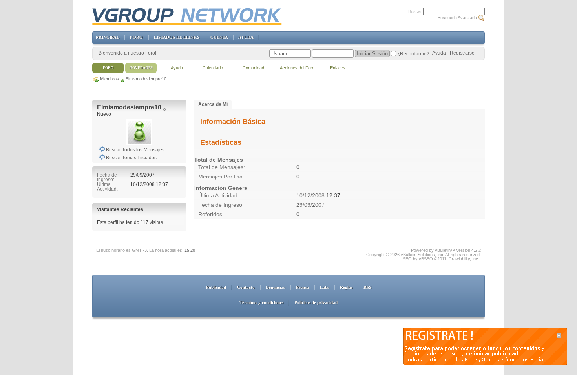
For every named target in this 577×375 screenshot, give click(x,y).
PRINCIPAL (107, 37)
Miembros (109, 78)
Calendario (213, 68)
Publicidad (216, 287)
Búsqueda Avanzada (457, 17)
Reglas (346, 287)
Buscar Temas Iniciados (131, 157)
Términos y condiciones (261, 302)
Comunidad (253, 68)
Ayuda (439, 53)
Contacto (246, 287)
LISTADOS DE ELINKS (176, 37)
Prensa (302, 287)
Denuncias (275, 287)
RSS (367, 287)
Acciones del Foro (297, 68)
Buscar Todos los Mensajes (134, 150)
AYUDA (245, 37)
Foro (108, 68)
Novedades (141, 68)
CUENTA (219, 37)
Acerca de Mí (213, 104)
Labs (324, 287)
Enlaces (337, 68)
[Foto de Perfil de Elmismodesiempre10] (139, 132)
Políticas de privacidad (316, 302)
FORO (136, 37)
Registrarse (462, 53)
